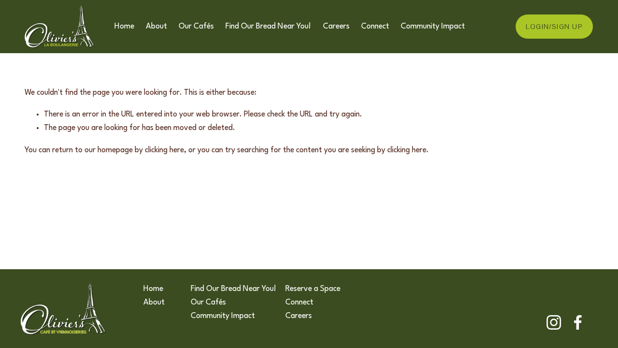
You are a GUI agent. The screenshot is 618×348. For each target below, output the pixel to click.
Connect (375, 26)
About (156, 26)
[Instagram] (554, 322)
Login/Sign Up (554, 26)
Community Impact (433, 26)
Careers (336, 26)
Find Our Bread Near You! (268, 26)
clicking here (164, 150)
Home (124, 26)
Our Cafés (196, 26)
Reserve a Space (312, 289)
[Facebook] (578, 322)
